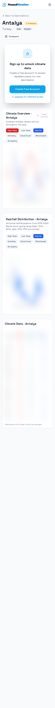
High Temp (12, 130)
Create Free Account (27, 89)
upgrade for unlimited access (29, 96)
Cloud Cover (25, 136)
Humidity (12, 136)
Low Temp (26, 130)
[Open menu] (50, 5)
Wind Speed (41, 136)
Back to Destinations (17, 15)
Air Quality (12, 141)
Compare (14, 36)
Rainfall (38, 130)
